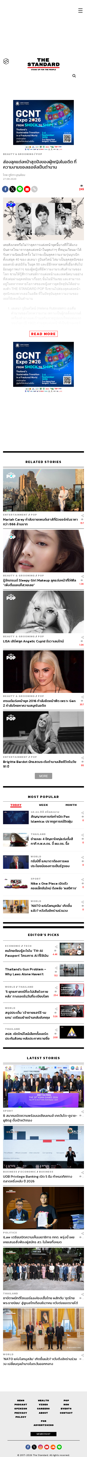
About (43, 1413)
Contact (66, 1413)
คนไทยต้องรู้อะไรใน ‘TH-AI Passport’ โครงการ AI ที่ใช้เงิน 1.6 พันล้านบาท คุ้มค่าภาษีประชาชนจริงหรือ (26, 953)
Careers (43, 1409)
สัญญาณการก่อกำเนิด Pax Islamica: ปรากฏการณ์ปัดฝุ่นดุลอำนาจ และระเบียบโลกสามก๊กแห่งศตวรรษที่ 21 (53, 818)
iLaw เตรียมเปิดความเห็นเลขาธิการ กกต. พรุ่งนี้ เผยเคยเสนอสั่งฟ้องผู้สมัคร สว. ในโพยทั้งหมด (38, 1239)
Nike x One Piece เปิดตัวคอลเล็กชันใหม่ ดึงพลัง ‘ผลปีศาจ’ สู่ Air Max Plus (54, 885)
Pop (66, 1400)
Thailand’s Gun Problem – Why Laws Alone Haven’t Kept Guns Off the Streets (25, 971)
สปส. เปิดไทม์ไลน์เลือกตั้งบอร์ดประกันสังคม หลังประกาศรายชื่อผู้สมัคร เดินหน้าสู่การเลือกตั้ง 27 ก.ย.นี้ (27, 1036)
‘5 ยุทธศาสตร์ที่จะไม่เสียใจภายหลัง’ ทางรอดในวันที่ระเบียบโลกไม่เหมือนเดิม (27, 993)
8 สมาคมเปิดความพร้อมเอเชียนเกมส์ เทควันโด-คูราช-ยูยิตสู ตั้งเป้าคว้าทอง (40, 1117)
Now (66, 1404)
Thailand (38, 834)
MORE (43, 776)
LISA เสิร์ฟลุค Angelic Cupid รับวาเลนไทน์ (33, 641)
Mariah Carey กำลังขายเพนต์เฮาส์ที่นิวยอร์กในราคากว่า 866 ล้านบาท (40, 521)
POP (39, 154)
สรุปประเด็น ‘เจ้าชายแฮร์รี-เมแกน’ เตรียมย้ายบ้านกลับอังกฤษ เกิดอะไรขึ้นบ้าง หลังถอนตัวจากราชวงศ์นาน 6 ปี (27, 1014)
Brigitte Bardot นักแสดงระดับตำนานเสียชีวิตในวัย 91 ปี (39, 764)
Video (43, 1404)
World (36, 856)
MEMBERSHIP (43, 1434)
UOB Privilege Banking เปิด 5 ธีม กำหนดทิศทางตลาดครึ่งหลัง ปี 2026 (37, 1178)
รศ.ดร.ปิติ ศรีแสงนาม (45, 812)
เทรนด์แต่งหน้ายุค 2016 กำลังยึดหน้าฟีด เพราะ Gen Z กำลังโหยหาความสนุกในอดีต (39, 703)
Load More (43, 1373)
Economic (13, 946)
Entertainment (15, 515)
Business (10, 1172)
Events (66, 1409)
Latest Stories (43, 1058)
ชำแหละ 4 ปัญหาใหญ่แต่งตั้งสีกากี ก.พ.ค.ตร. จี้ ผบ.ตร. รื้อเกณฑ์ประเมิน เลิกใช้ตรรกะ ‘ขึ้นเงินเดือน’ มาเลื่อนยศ (52, 841)
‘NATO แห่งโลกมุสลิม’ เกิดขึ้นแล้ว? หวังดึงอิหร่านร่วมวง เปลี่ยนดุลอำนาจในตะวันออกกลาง (51, 908)
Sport (36, 879)
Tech (28, 946)
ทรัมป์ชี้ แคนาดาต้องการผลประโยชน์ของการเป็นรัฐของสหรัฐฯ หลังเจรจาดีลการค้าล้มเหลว (52, 863)
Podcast (20, 1404)
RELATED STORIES (43, 461)
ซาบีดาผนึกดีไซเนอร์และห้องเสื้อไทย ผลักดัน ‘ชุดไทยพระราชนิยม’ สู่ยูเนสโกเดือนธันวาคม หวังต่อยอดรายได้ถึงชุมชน (40, 1300)
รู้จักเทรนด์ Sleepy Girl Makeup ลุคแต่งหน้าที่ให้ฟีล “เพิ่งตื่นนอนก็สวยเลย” (39, 582)
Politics (10, 1232)
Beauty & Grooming (18, 154)
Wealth (43, 1400)
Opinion (20, 1409)
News (20, 1400)
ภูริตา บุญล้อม (16, 175)
